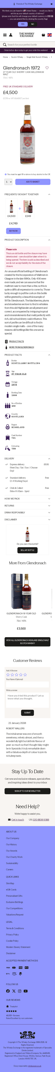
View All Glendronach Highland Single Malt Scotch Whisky (27, 641)
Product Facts (13, 355)
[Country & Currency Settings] (49, 35)
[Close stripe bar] (52, 50)
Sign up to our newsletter (27, 791)
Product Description (17, 239)
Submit (27, 713)
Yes (22, 24)
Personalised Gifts (14, 896)
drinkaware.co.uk (34, 1066)
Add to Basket (33, 182)
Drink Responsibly (15, 512)
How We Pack (12, 498)
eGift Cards (11, 889)
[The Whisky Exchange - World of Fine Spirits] (26, 35)
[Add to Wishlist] (47, 68)
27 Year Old (18, 374)
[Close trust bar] (51, 4)
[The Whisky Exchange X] (14, 991)
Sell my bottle (28, 550)
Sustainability (12, 863)
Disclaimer (11, 519)
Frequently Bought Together (22, 194)
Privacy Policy (12, 934)
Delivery (9, 458)
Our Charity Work (14, 857)
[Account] (10, 35)
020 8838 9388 (41, 819)
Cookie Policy (12, 941)
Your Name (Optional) (14, 679)
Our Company (12, 838)
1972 (14, 384)
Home (5, 57)
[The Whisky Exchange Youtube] (26, 991)
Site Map (10, 883)
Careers (9, 869)
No (32, 24)
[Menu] (5, 35)
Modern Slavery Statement (18, 947)
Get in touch (17, 819)
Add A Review (11, 670)
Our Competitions (14, 908)
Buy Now (13, 231)
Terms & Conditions (15, 928)
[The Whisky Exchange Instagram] (19, 991)
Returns (9, 505)
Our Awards (11, 850)
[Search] (5, 45)
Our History (11, 844)
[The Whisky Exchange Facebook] (8, 991)
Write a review (11, 690)
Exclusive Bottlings (14, 902)
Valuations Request (14, 914)
